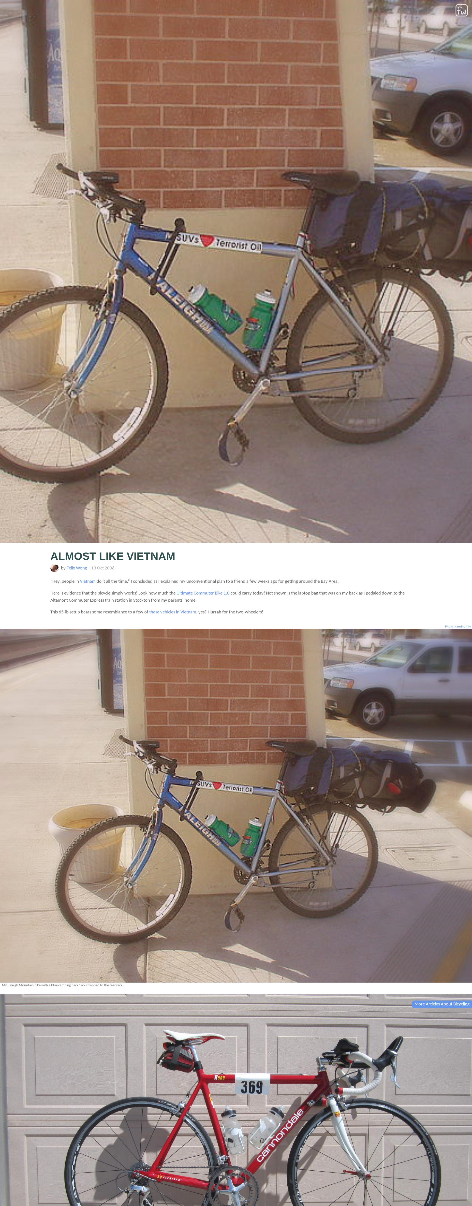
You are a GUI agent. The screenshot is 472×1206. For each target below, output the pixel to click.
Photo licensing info (458, 626)
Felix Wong (77, 568)
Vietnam (88, 581)
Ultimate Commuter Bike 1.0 (203, 593)
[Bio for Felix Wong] (54, 571)
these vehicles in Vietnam (172, 612)
